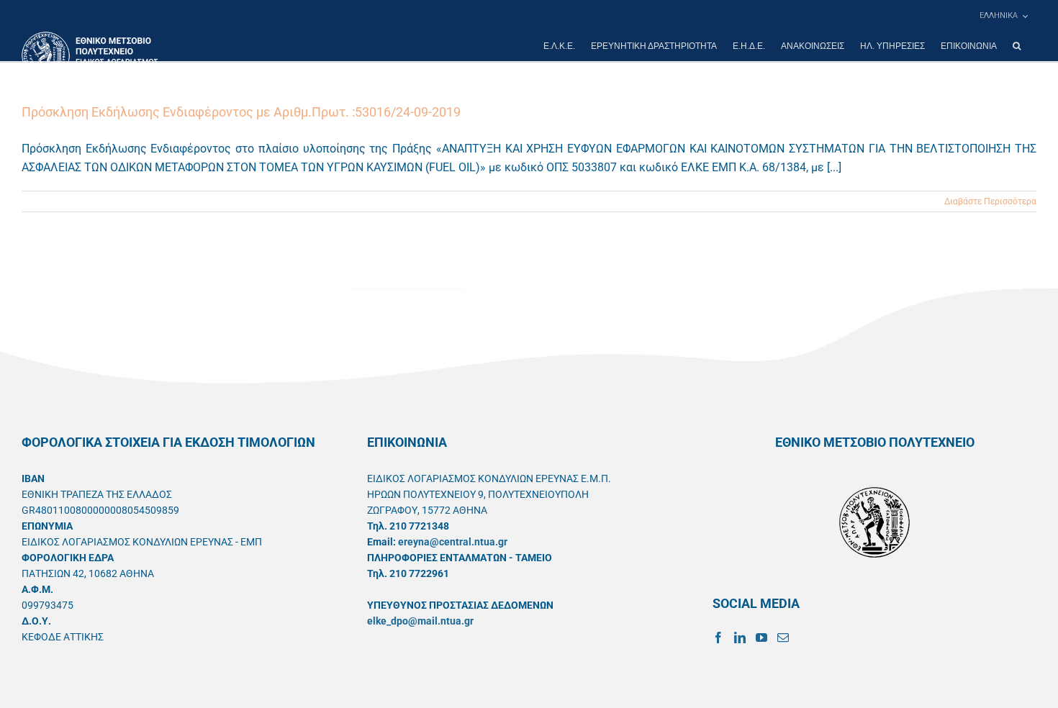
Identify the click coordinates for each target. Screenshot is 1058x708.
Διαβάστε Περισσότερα (990, 201)
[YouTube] (761, 637)
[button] (1017, 46)
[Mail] (783, 637)
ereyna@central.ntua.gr (452, 542)
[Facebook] (718, 637)
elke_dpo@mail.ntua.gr (420, 621)
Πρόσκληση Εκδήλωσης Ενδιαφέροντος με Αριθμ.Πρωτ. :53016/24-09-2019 (241, 111)
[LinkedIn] (740, 637)
